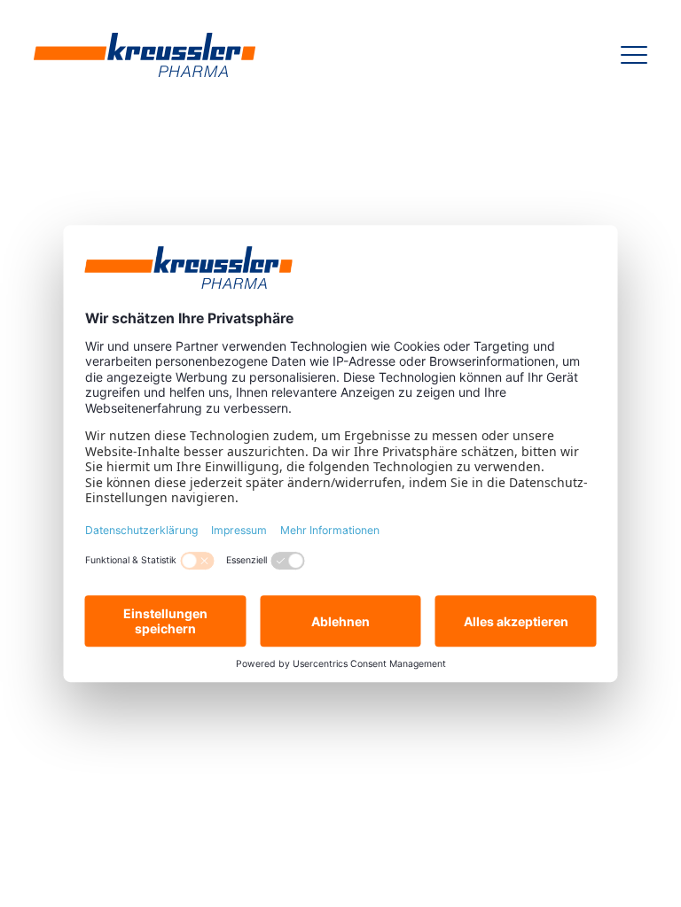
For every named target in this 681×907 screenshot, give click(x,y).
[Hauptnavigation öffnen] (634, 55)
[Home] (144, 55)
